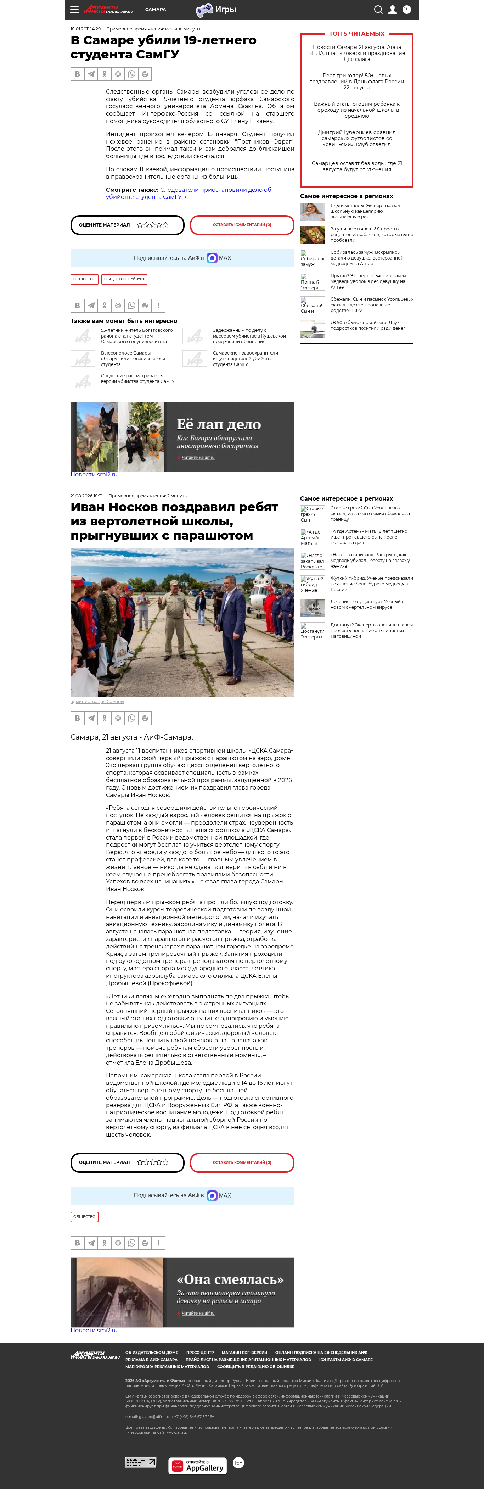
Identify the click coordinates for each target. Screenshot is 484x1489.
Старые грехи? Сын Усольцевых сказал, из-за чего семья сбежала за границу (370, 513)
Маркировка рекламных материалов (167, 1367)
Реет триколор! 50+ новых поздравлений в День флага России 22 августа (356, 82)
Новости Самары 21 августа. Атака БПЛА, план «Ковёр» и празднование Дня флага (356, 53)
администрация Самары (97, 701)
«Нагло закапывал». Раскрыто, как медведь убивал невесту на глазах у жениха (370, 560)
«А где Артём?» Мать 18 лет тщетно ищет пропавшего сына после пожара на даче (369, 537)
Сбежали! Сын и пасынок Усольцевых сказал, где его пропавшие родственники (372, 304)
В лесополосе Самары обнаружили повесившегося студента (133, 358)
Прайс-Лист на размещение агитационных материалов (248, 1359)
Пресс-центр (200, 1352)
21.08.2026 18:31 (87, 495)
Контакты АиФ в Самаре (346, 1359)
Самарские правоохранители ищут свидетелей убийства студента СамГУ (245, 358)
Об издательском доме (151, 1352)
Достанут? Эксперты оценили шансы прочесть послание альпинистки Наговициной (372, 630)
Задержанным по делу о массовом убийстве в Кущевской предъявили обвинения (249, 336)
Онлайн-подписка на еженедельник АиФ (321, 1352)
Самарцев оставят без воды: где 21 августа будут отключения (357, 167)
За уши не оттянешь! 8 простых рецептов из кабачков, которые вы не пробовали (372, 234)
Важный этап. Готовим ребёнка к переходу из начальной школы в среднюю (357, 110)
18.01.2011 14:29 (86, 29)
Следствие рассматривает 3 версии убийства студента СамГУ (138, 378)
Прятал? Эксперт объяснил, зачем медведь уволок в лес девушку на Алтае (368, 281)
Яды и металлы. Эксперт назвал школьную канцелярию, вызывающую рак (365, 211)
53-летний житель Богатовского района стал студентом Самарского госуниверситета (137, 336)
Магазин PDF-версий (244, 1352)
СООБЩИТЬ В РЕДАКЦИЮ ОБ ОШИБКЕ (255, 1367)
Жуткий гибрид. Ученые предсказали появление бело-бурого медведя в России (372, 583)
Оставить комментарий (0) (242, 225)
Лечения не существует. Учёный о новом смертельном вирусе (368, 604)
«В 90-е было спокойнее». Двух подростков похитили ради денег (368, 325)
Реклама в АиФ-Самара (151, 1359)
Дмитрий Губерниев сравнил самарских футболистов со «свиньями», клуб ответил (357, 138)
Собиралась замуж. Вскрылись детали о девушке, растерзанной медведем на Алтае (367, 258)
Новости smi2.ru (94, 474)
